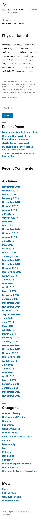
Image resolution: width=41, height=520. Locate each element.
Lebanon (7, 440)
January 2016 (10, 256)
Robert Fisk (24, 92)
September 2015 (11, 271)
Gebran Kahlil (17, 87)
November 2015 (11, 264)
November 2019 (11, 186)
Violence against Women (16, 463)
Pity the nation (14, 92)
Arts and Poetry (11, 413)
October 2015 (10, 268)
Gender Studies (11, 428)
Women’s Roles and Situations (19, 471)
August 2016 (9, 237)
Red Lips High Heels (12, 9)
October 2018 (10, 206)
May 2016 (7, 244)
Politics (22, 84)
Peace (22, 89)
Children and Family (13, 417)
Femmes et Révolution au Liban (20, 132)
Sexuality (7, 459)
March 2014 (9, 333)
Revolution (8, 455)
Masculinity (9, 444)
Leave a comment (10, 97)
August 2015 (9, 275)
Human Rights (10, 432)
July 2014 (7, 318)
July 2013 (7, 364)
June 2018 (8, 213)
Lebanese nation (13, 89)
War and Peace (31, 84)
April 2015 (8, 287)
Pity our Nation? (15, 35)
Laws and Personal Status (17, 436)
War (30, 92)
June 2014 (8, 322)
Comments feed (11, 496)
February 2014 (10, 337)
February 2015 (10, 295)
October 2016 (10, 233)
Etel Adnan (8, 87)
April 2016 (8, 248)
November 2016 (11, 229)
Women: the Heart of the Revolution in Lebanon (16, 138)
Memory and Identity (11, 84)
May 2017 (7, 221)
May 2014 (8, 326)
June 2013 (8, 368)
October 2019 (10, 190)
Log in (5, 489)
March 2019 (9, 194)
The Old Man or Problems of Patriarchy (18, 155)
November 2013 (11, 349)
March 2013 (9, 380)
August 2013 (9, 360)
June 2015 (8, 279)
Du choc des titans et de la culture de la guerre (17, 148)
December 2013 (11, 345)
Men (4, 448)
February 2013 (10, 384)
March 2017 (9, 225)
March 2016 (9, 252)
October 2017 (10, 217)
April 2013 (8, 376)
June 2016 (8, 240)
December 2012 (11, 391)
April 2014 (8, 329)
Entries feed (9, 492)
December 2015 (11, 260)
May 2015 (7, 283)
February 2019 (10, 198)
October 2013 (10, 353)
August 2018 (9, 210)
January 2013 (10, 387)
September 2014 (12, 314)
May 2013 (7, 372)
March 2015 (9, 291)
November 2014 (11, 306)
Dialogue (7, 421)
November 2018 (11, 202)
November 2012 (11, 395)
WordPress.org (10, 500)
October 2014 (10, 310)
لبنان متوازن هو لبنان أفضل (15, 142)
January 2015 (10, 298)
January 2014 (10, 341)
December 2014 (11, 302)
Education (8, 425)
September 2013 (11, 357)
